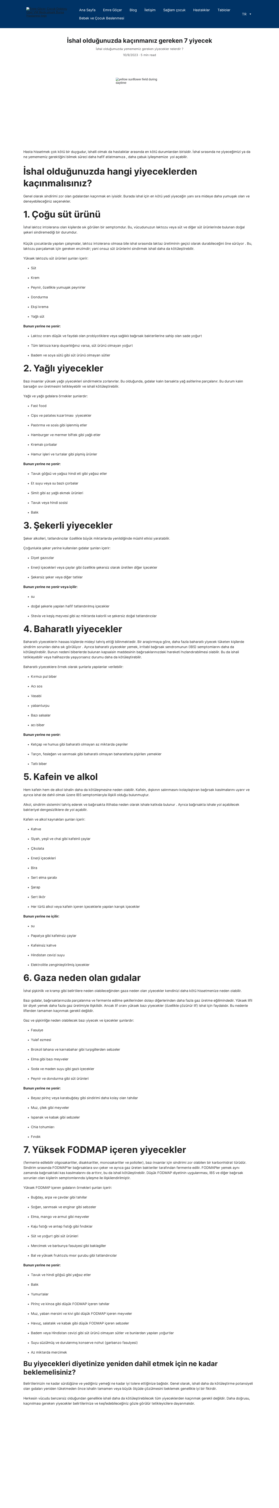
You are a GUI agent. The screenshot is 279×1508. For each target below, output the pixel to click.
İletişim (150, 10)
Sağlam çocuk (174, 10)
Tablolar (224, 10)
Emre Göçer (112, 10)
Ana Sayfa (87, 10)
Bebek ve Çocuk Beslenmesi (101, 18)
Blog (133, 10)
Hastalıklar (201, 10)
